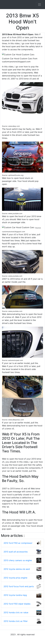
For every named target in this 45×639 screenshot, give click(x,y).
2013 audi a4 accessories (16, 551)
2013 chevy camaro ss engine (18, 560)
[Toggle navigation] (39, 4)
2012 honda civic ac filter (16, 621)
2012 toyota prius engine (15, 577)
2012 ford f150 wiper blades (17, 604)
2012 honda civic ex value (16, 612)
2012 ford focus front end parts (19, 586)
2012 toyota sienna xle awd (17, 569)
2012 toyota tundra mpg (15, 595)
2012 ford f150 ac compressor (18, 543)
